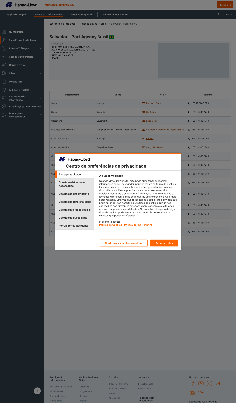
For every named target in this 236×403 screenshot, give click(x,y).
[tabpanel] (138, 201)
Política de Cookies (110, 224)
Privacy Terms (132, 224)
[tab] (74, 174)
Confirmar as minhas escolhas (123, 243)
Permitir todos (164, 243)
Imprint (147, 224)
